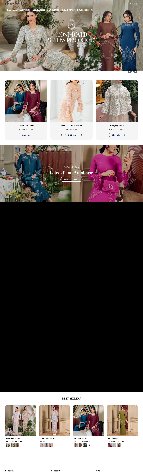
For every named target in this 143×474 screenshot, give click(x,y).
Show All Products (71, 179)
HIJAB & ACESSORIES (86, 10)
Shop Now (26, 135)
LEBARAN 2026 (39, 10)
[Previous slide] (130, 71)
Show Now (116, 135)
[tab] (69, 69)
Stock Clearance (71, 135)
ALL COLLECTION (21, 10)
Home (8, 10)
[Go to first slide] (135, 71)
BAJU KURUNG (53, 10)
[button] (126, 4)
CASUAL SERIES (68, 10)
